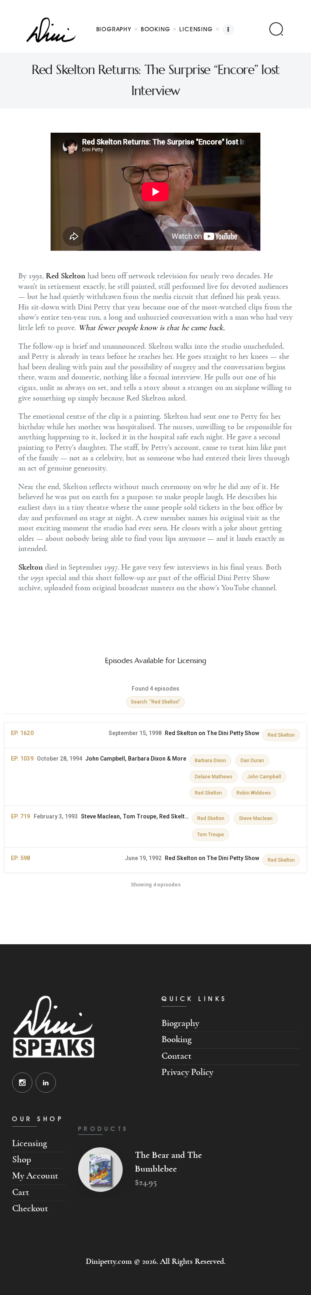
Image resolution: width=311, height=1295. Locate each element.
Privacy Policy (187, 1072)
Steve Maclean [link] (256, 818)
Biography (180, 1023)
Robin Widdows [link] (253, 793)
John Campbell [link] (264, 777)
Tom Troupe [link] (210, 834)
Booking (177, 1039)
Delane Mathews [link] (213, 777)
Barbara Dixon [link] (210, 760)
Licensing (29, 1143)
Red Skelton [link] (281, 735)
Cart (20, 1192)
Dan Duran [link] (252, 760)
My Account (35, 1176)
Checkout (30, 1208)
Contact (177, 1056)
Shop (21, 1159)
